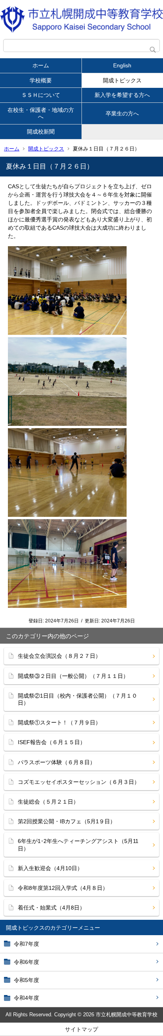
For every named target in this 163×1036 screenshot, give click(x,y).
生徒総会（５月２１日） (48, 801)
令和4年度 (26, 998)
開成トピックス (122, 80)
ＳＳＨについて (40, 95)
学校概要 (41, 80)
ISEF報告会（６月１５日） (51, 742)
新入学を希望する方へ (122, 95)
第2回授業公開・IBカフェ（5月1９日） (67, 821)
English (122, 65)
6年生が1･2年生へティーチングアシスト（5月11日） (78, 844)
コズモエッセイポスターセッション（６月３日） (79, 782)
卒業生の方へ (122, 113)
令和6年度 (26, 962)
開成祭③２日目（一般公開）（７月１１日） (73, 676)
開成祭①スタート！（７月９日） (59, 722)
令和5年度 (26, 980)
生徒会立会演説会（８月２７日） (59, 656)
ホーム (40, 65)
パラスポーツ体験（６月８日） (56, 762)
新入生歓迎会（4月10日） (50, 868)
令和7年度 (26, 944)
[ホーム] (81, 19)
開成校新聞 (41, 131)
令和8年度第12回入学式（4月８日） (63, 888)
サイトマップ (81, 1029)
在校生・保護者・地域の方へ (41, 113)
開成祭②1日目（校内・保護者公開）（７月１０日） (77, 699)
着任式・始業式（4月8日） (51, 907)
